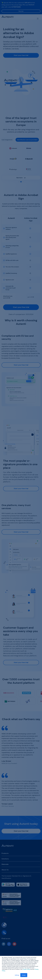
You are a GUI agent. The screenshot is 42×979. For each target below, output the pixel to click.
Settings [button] (17, 975)
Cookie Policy (26, 969)
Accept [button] (24, 975)
